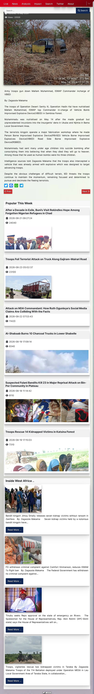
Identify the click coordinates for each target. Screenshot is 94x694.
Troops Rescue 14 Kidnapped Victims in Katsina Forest (40, 431)
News (15, 4)
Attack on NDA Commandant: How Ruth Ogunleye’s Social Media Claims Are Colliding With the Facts (46, 310)
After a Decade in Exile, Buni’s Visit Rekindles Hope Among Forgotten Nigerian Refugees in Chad (43, 211)
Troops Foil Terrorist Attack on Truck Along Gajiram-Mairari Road (46, 259)
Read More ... (14, 529)
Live (6, 4)
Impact (37, 4)
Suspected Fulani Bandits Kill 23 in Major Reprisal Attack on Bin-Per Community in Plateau (46, 384)
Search (49, 4)
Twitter (60, 4)
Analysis (26, 4)
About (71, 4)
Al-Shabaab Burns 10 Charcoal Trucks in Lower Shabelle (41, 333)
